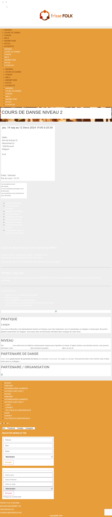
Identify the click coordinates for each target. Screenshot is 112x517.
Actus (7, 44)
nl (1, 2)
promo (7, 280)
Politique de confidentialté (18, 410)
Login (4, 7)
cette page (8, 345)
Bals (6, 38)
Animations (10, 41)
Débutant (8, 386)
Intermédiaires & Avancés (16, 388)
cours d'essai (14, 298)
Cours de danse (12, 33)
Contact (11, 7)
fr (4, 2)
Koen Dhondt (12, 154)
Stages (7, 35)
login (7, 405)
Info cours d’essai (12, 214)
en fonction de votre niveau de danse (40, 303)
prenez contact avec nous (17, 186)
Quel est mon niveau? (13, 219)
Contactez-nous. (55, 348)
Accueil (7, 383)
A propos (9, 46)
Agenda (8, 30)
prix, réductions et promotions (20, 305)
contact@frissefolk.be (11, 513)
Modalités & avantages (14, 211)
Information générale (13, 203)
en (8, 2)
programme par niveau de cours (24, 300)
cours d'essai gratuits (21, 348)
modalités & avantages (29, 295)
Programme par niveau (14, 217)
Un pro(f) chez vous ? (14, 391)
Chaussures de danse (13, 222)
